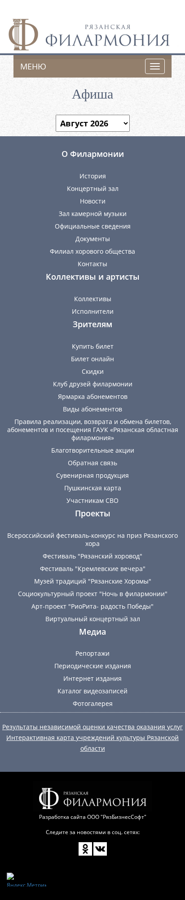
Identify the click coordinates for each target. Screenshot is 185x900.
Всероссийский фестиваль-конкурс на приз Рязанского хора (92, 539)
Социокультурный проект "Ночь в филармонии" (92, 593)
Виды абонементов (92, 409)
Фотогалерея (93, 703)
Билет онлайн (92, 359)
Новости (93, 201)
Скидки (93, 371)
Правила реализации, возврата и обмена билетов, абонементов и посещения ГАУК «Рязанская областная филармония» (92, 429)
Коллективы (92, 298)
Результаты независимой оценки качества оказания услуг (92, 727)
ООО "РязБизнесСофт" (116, 817)
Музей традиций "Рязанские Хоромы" (92, 581)
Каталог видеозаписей (92, 691)
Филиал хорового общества (92, 251)
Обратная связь (92, 463)
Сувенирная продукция (92, 475)
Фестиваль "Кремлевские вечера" (92, 568)
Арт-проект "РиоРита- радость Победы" (92, 606)
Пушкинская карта (92, 488)
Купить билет (93, 346)
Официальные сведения (93, 226)
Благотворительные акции (92, 450)
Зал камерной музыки (93, 213)
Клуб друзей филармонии (92, 384)
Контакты (92, 264)
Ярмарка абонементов (93, 396)
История (92, 176)
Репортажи (92, 653)
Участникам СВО (92, 500)
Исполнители (93, 311)
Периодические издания (92, 666)
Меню (33, 66)
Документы (92, 238)
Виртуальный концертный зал (92, 618)
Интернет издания (92, 678)
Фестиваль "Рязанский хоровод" (92, 556)
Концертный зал (93, 188)
